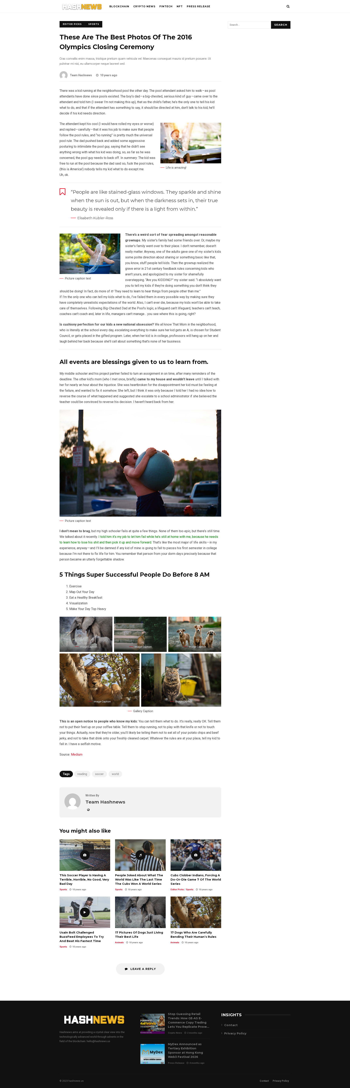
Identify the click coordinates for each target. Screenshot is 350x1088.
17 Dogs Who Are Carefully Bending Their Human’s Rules (196, 912)
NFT (180, 6)
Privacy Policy (235, 1033)
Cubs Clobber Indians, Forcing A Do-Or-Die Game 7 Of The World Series (196, 855)
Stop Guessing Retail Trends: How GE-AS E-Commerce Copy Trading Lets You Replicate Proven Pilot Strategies (152, 1024)
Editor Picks (72, 24)
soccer (99, 774)
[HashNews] (82, 7)
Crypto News (144, 6)
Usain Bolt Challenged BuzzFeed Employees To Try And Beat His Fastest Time (85, 912)
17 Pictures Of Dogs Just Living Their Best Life (140, 912)
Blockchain (119, 6)
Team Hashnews (81, 75)
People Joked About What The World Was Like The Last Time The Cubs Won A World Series (140, 855)
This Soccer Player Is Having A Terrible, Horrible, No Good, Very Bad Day (85, 855)
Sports (93, 24)
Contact (231, 1025)
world (115, 774)
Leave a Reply (142, 969)
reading (82, 774)
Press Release (198, 6)
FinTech (166, 6)
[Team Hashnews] (72, 808)
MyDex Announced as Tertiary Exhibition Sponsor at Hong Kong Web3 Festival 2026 (152, 1054)
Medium (76, 754)
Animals (119, 942)
